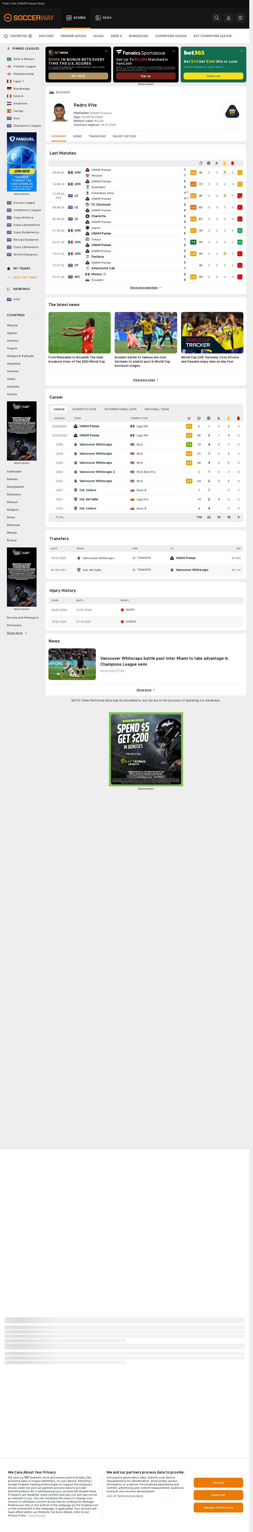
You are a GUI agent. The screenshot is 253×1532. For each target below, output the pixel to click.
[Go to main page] (32, 18)
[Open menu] (240, 18)
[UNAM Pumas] (232, 114)
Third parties (37, 1515)
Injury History (124, 136)
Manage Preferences (218, 1507)
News (77, 136)
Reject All (218, 1495)
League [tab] (58, 409)
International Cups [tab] (120, 409)
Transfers (97, 136)
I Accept (218, 1482)
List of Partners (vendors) (124, 1496)
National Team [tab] (157, 409)
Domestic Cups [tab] (84, 409)
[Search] (217, 18)
